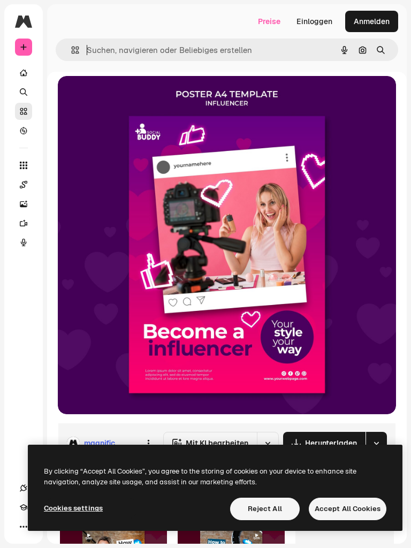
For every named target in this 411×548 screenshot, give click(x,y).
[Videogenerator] (23, 223)
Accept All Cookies (347, 508)
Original (126, 96)
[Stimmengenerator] (23, 242)
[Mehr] (23, 526)
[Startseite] (23, 72)
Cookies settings (73, 508)
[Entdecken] (23, 130)
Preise (269, 21)
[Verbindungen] (23, 488)
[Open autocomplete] (71, 50)
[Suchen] (23, 92)
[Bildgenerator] (23, 203)
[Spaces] (23, 184)
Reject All (265, 508)
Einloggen (314, 21)
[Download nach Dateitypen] (376, 443)
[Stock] (23, 111)
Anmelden (372, 21)
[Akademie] (23, 507)
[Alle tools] (23, 165)
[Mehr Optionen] (148, 443)
